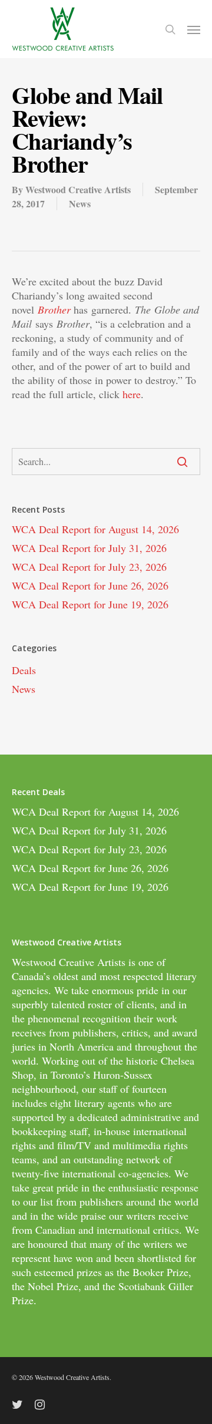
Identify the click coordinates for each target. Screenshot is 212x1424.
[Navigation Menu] (193, 29)
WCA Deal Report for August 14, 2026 (95, 529)
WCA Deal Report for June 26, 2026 (90, 585)
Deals (24, 670)
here (131, 394)
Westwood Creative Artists (78, 189)
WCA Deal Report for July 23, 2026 (89, 567)
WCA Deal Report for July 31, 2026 (89, 548)
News (80, 203)
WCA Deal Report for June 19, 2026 (90, 604)
